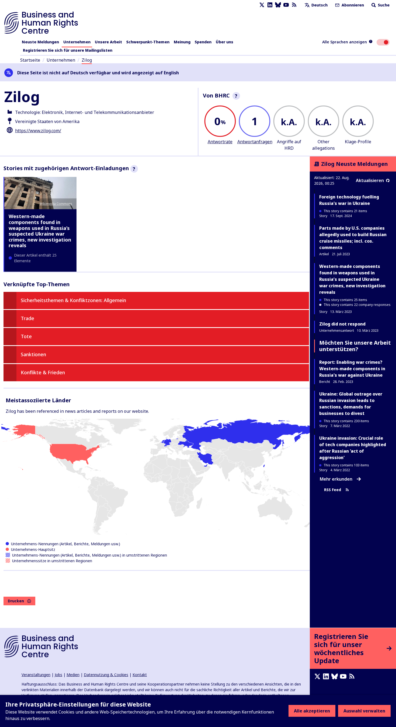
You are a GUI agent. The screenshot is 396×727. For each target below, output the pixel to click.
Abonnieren (352, 5)
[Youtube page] (286, 5)
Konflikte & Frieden (43, 372)
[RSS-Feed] (294, 5)
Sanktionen (33, 354)
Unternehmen (77, 41)
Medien (73, 674)
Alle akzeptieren (312, 711)
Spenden (203, 41)
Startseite (30, 60)
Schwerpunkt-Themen (147, 41)
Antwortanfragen (254, 142)
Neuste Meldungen (40, 41)
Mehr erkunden (336, 479)
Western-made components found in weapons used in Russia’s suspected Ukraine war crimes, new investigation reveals (40, 231)
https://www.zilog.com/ (38, 131)
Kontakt (140, 674)
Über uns (224, 41)
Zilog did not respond (342, 324)
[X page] (262, 5)
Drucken (16, 600)
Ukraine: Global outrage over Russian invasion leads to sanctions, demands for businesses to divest (350, 403)
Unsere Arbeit (108, 41)
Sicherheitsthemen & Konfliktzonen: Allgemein (73, 300)
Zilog (87, 60)
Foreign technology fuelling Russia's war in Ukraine (349, 200)
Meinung (182, 41)
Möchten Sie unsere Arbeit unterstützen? (355, 346)
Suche (383, 5)
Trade (27, 318)
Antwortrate (220, 142)
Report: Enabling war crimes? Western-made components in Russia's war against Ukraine (352, 368)
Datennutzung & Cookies (106, 674)
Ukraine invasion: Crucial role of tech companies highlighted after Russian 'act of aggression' (352, 447)
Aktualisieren (370, 180)
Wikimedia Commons (56, 203)
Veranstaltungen (36, 674)
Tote (26, 336)
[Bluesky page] (278, 5)
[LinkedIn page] (270, 5)
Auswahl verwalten (364, 711)
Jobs (58, 674)
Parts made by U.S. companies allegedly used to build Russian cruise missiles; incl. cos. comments (353, 237)
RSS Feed (332, 489)
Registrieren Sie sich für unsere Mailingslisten (67, 50)
